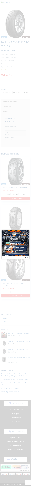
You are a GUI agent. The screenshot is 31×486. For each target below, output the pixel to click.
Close (26, 257)
